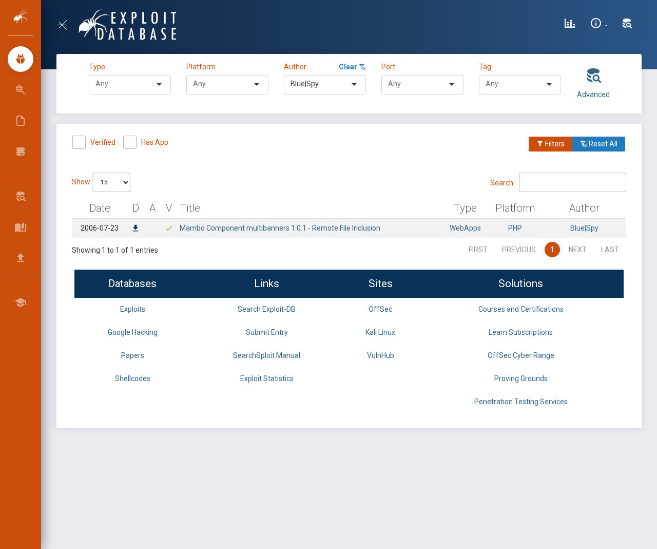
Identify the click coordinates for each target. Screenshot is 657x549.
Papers (132, 355)
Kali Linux (380, 332)
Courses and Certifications (521, 309)
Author (295, 67)
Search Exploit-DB (267, 309)
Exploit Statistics (267, 378)
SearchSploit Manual (266, 355)
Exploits (132, 309)
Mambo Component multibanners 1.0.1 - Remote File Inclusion (280, 228)
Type (98, 67)
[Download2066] (135, 229)
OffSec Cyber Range (521, 355)
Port (388, 67)
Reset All (602, 144)
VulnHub (380, 355)
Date (99, 208)
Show (82, 182)
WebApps (465, 228)
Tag (485, 67)
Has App (154, 142)
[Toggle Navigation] (66, 25)
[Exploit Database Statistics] (569, 24)
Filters (554, 144)
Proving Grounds (521, 378)
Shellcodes (132, 378)
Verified (102, 142)
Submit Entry (267, 332)
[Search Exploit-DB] (627, 24)
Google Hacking (133, 332)
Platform (201, 67)
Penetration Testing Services (521, 401)
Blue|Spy (584, 228)
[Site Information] (598, 24)
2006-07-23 (100, 228)
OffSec (380, 309)
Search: (502, 182)
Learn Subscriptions (521, 332)
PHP (515, 228)
